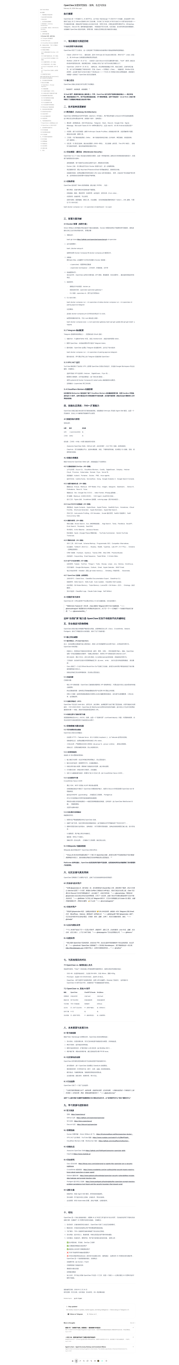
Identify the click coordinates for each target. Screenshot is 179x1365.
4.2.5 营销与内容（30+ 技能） (49, 64)
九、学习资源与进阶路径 (46, 136)
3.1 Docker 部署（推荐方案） (48, 36)
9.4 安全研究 (44, 146)
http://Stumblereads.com (74, 948)
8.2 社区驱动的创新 (45, 132)
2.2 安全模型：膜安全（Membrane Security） (50, 28)
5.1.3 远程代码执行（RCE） (48, 91)
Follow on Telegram (76, 1314)
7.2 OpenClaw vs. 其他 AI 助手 (48, 125)
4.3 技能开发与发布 (46, 74)
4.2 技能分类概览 (45, 50)
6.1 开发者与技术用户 (46, 111)
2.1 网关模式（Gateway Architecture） (47, 24)
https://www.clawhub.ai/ (82, 1154)
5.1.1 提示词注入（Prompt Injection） (47, 85)
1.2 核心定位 (44, 19)
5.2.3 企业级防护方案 (46, 102)
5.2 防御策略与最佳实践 (47, 95)
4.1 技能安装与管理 (45, 47)
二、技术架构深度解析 (45, 21)
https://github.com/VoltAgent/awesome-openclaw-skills (105, 1150)
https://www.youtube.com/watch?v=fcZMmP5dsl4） (111, 1137)
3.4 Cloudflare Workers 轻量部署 (49, 43)
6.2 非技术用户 (44, 114)
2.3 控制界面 (44, 31)
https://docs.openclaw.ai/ (83, 1121)
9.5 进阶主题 (44, 148)
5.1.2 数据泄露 (44, 88)
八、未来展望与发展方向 (46, 127)
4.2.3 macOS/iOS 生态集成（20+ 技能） (50, 59)
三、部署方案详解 (44, 34)
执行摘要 (42, 12)
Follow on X (92, 1314)
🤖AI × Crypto (78, 1298)
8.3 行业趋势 (44, 134)
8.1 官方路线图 (44, 130)
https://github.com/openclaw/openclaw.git (92, 239)
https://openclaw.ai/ (78, 1114)
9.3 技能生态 (44, 143)
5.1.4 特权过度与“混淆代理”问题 (49, 93)
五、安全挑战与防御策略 (46, 80)
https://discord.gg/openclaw (87, 1124)
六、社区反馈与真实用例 (46, 109)
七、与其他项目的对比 (45, 120)
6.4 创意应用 (44, 118)
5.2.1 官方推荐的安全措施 (47, 98)
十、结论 (42, 150)
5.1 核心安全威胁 (45, 82)
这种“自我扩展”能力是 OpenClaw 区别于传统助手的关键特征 (49, 77)
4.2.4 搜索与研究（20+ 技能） (49, 62)
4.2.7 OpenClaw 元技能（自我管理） (49, 71)
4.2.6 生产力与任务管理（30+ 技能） (49, 67)
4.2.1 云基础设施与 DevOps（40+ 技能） (50, 52)
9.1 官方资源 (44, 139)
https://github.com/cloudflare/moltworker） (114, 1141)
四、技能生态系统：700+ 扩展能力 (49, 45)
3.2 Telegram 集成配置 (47, 38)
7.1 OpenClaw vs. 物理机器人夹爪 (49, 123)
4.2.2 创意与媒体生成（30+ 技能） (50, 56)
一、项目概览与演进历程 (46, 14)
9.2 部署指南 (44, 141)
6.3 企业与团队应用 (46, 116)
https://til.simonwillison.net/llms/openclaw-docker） (114, 1134)
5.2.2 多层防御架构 (46, 100)
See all (132, 1323)
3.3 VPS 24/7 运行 (45, 40)
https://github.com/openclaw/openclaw (90, 1118)
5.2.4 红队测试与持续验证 (47, 104)
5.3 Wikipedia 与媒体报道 (47, 107)
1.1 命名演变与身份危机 (46, 17)
